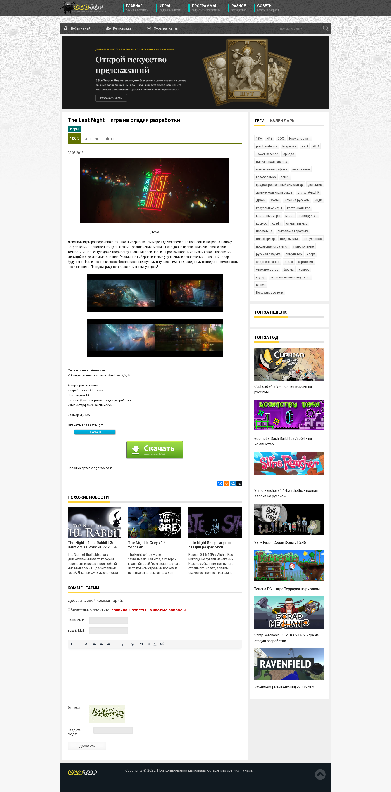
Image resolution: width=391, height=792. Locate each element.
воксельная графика (271, 169)
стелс (289, 262)
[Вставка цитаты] (141, 644)
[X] (239, 483)
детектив (315, 185)
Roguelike (289, 146)
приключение (303, 246)
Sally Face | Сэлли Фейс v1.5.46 (280, 542)
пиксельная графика (293, 231)
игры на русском (297, 200)
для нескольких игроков (274, 192)
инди (318, 200)
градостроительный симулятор (279, 185)
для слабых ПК (308, 192)
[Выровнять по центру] (101, 644)
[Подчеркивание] (85, 644)
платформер (265, 239)
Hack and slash (299, 138)
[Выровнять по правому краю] (108, 644)
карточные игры (268, 216)
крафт (276, 223)
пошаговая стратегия (272, 246)
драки (260, 200)
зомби (275, 200)
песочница (264, 231)
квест (289, 216)
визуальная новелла (271, 161)
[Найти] (325, 28)
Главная (137, 8)
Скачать (95, 432)
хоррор (304, 269)
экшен (261, 285)
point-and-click (266, 146)
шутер (260, 277)
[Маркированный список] (117, 644)
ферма (289, 269)
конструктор (308, 216)
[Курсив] (79, 644)
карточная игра (298, 208)
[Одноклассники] (226, 483)
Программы (206, 8)
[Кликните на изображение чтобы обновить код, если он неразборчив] (107, 721)
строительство (267, 269)
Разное (238, 8)
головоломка (266, 177)
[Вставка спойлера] (155, 644)
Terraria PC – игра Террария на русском (287, 589)
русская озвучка (268, 254)
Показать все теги (269, 292)
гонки (285, 177)
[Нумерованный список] (123, 644)
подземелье (289, 239)
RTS (316, 146)
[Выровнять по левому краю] (94, 644)
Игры (170, 8)
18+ (259, 138)
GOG (281, 138)
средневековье (267, 262)
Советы (268, 8)
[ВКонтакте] (220, 483)
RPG (305, 146)
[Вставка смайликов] (132, 644)
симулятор (294, 254)
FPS (269, 138)
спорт (311, 254)
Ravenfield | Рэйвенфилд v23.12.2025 (285, 687)
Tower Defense (267, 154)
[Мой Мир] (233, 483)
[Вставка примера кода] (148, 644)
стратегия (305, 262)
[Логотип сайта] (83, 8)
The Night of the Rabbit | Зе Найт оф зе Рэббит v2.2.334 (92, 545)
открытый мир (297, 223)
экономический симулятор (290, 277)
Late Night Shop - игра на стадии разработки (210, 545)
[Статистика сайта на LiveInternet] (77, 785)
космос (261, 223)
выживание (301, 169)
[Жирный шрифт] (72, 644)
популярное (313, 239)
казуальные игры (269, 208)
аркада (288, 154)
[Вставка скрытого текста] (161, 644)
